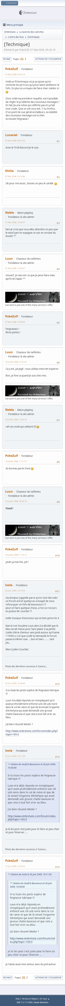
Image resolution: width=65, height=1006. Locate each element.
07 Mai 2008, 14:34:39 (15, 321)
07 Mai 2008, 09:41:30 (15, 140)
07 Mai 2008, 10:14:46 (15, 176)
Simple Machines (41, 1002)
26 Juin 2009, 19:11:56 (15, 756)
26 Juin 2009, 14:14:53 (15, 590)
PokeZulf (11, 69)
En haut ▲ (45, 998)
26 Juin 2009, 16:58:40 (15, 683)
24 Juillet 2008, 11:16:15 (16, 554)
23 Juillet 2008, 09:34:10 (16, 501)
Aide (18, 998)
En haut (7, 977)
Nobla (9, 213)
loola (8, 585)
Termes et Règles (30, 998)
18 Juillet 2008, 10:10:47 (16, 361)
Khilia (9, 171)
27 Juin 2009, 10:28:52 (15, 866)
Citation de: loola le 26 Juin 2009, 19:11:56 (31, 874)
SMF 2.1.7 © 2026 (24, 1002)
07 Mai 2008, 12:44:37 (15, 268)
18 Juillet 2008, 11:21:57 (16, 461)
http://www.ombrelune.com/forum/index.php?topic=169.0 (32, 732)
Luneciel (11, 135)
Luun (9, 259)
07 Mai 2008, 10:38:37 (15, 222)
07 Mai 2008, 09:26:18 (15, 74)
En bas (6, 59)
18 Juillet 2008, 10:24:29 (16, 419)
